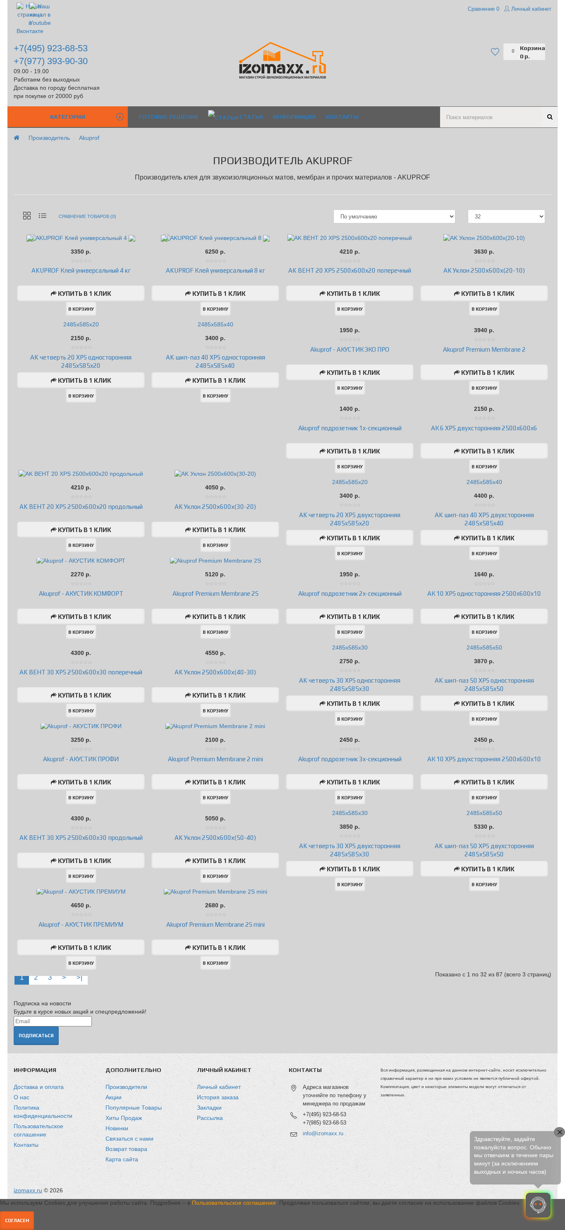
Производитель (49, 137)
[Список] (43, 216)
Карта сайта (121, 1159)
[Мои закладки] (497, 51)
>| (79, 977)
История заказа (218, 1097)
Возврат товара (126, 1149)
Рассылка (210, 1118)
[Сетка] (27, 216)
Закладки (209, 1107)
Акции (113, 1097)
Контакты (26, 1144)
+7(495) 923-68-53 (51, 48)
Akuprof (89, 137)
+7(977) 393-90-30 (51, 61)
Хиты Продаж (123, 1118)
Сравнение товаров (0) (87, 216)
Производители (126, 1087)
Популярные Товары (133, 1107)
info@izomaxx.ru (323, 1133)
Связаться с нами (129, 1138)
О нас (21, 1097)
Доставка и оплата (39, 1087)
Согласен (17, 1220)
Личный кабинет (219, 1087)
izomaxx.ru (28, 1190)
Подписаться (36, 1035)
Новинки (116, 1128)
